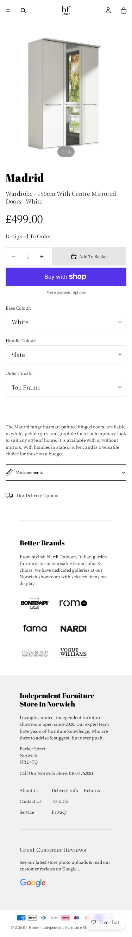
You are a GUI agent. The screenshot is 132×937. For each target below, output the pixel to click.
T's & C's (60, 801)
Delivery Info (65, 790)
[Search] (23, 10)
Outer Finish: (19, 373)
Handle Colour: (21, 340)
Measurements (29, 472)
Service (27, 812)
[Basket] (123, 10)
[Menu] (8, 10)
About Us (29, 790)
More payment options (66, 292)
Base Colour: (18, 308)
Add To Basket (93, 256)
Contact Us (31, 801)
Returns (92, 790)
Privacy (59, 812)
